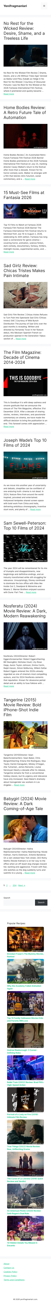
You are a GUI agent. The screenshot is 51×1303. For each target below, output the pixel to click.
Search (7, 898)
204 (15, 885)
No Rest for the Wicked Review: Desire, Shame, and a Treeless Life (24, 31)
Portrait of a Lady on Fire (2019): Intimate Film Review (22, 1115)
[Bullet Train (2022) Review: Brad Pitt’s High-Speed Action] (25, 1067)
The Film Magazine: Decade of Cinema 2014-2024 (22, 357)
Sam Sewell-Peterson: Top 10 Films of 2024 (25, 525)
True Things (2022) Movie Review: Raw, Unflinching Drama (23, 1147)
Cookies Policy (10, 1272)
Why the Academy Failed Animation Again (24, 987)
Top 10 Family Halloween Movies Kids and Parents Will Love (25, 1019)
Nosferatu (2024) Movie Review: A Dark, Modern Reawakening (25, 610)
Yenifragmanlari (15, 6)
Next (21, 885)
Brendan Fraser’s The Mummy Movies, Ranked (25, 955)
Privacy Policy (10, 1276)
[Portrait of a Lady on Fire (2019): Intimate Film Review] (25, 1099)
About (6, 1264)
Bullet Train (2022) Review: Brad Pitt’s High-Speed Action (25, 1083)
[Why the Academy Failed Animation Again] (25, 971)
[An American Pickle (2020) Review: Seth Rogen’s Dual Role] (25, 1196)
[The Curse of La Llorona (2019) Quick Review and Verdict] (25, 1164)
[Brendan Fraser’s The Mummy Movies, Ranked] (25, 939)
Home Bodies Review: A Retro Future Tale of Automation (25, 112)
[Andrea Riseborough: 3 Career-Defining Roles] (25, 1035)
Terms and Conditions (14, 1280)
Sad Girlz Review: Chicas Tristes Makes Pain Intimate (24, 270)
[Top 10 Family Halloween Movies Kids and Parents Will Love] (25, 1003)
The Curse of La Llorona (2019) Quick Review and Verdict (25, 1180)
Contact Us (9, 1268)
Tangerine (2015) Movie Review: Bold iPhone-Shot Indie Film (22, 707)
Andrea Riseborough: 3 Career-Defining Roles (22, 1051)
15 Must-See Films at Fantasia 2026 (24, 195)
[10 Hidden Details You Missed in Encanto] (25, 1228)
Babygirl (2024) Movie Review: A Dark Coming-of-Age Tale (25, 803)
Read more (9, 94)
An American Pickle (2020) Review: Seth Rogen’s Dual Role (24, 1212)
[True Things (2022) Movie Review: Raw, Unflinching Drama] (25, 1132)
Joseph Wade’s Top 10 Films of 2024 (25, 443)
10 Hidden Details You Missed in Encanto (22, 1244)
